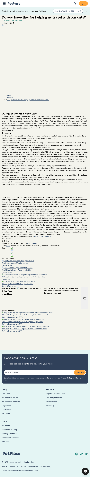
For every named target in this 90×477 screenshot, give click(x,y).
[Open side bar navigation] (4, 3)
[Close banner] (86, 11)
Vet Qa (10, 97)
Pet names (6, 413)
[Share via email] (12, 256)
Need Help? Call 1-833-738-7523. (67, 11)
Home (8, 95)
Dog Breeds (6, 405)
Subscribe (79, 372)
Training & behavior (9, 433)
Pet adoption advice (10, 398)
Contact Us (13, 467)
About (4, 467)
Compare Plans (84, 298)
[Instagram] (86, 454)
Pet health (6, 426)
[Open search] (75, 3)
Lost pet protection (54, 398)
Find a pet (6, 394)
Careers (23, 467)
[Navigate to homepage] (16, 3)
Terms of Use (33, 467)
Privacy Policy (66, 378)
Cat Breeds (6, 409)
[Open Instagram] (12, 253)
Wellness (5, 441)
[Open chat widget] (85, 471)
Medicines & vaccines (10, 437)
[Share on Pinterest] (12, 250)
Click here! (32, 243)
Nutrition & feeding (9, 430)
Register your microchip (55, 394)
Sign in (83, 3)
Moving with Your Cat (42, 236)
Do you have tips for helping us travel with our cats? (28, 100)
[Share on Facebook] (12, 248)
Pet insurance (51, 401)
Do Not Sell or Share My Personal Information (20, 470)
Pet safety (50, 405)
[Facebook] (76, 454)
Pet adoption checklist (11, 401)
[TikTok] (81, 454)
